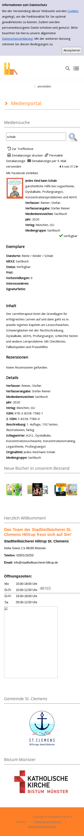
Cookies (72, 11)
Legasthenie (14, 446)
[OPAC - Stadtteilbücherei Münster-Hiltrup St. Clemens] (32, 68)
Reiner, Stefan (50, 203)
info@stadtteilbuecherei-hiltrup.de (36, 562)
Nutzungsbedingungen (42, 826)
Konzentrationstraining (59, 441)
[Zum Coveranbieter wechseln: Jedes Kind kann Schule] (15, 188)
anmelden (44, 86)
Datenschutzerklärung (17, 38)
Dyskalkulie (43, 435)
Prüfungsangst (35, 446)
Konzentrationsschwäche (23, 441)
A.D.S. (30, 435)
